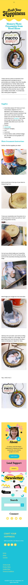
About (4, 555)
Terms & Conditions (8, 571)
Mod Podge (7, 127)
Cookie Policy (6, 569)
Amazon (16, 118)
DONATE (14, 468)
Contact (5, 557)
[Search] (22, 505)
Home (4, 553)
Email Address (6, 487)
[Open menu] (14, 2)
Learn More (14, 456)
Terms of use (6, 565)
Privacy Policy (7, 567)
